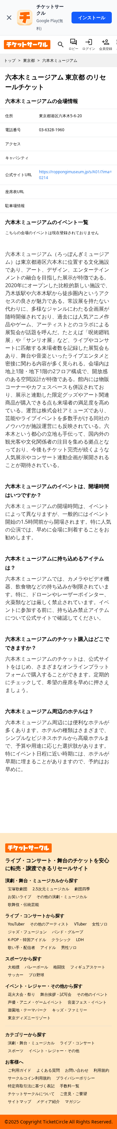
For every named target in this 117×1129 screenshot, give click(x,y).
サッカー (15, 975)
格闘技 (59, 967)
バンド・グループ (67, 932)
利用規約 (101, 1070)
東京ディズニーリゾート (29, 1018)
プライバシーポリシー (75, 1078)
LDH (80, 939)
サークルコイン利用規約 (29, 1078)
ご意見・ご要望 (73, 1093)
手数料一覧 (69, 1086)
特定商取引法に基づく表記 (31, 1086)
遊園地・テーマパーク (27, 1010)
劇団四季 (82, 889)
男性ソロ (69, 947)
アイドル (48, 947)
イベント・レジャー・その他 (54, 1050)
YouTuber (16, 924)
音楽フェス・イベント (87, 1002)
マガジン (73, 1101)
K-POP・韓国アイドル (27, 939)
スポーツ (15, 1050)
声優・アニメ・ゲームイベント (35, 1002)
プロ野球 (36, 975)
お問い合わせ (76, 1070)
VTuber (80, 924)
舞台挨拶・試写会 (56, 994)
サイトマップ (19, 1101)
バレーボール (36, 967)
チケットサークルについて (31, 1093)
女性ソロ (100, 924)
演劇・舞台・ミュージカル (31, 1043)
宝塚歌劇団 (17, 889)
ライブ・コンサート (77, 1043)
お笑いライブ (19, 896)
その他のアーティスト (49, 924)
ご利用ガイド (19, 1070)
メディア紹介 (48, 1101)
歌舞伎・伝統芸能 (23, 904)
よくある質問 (48, 1070)
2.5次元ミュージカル (50, 889)
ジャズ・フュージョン (27, 932)
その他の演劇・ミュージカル (61, 896)
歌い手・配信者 (21, 947)
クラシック (61, 939)
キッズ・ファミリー (69, 1010)
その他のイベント (92, 994)
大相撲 (14, 967)
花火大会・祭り (21, 994)
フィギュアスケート (87, 967)
